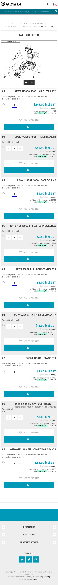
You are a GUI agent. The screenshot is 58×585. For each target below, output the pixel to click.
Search (55, 11)
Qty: (3, 104)
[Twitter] (22, 559)
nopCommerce (34, 579)
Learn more (52, 113)
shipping (52, 108)
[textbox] (26, 11)
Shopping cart (54, 4)
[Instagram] (36, 559)
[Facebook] (29, 559)
